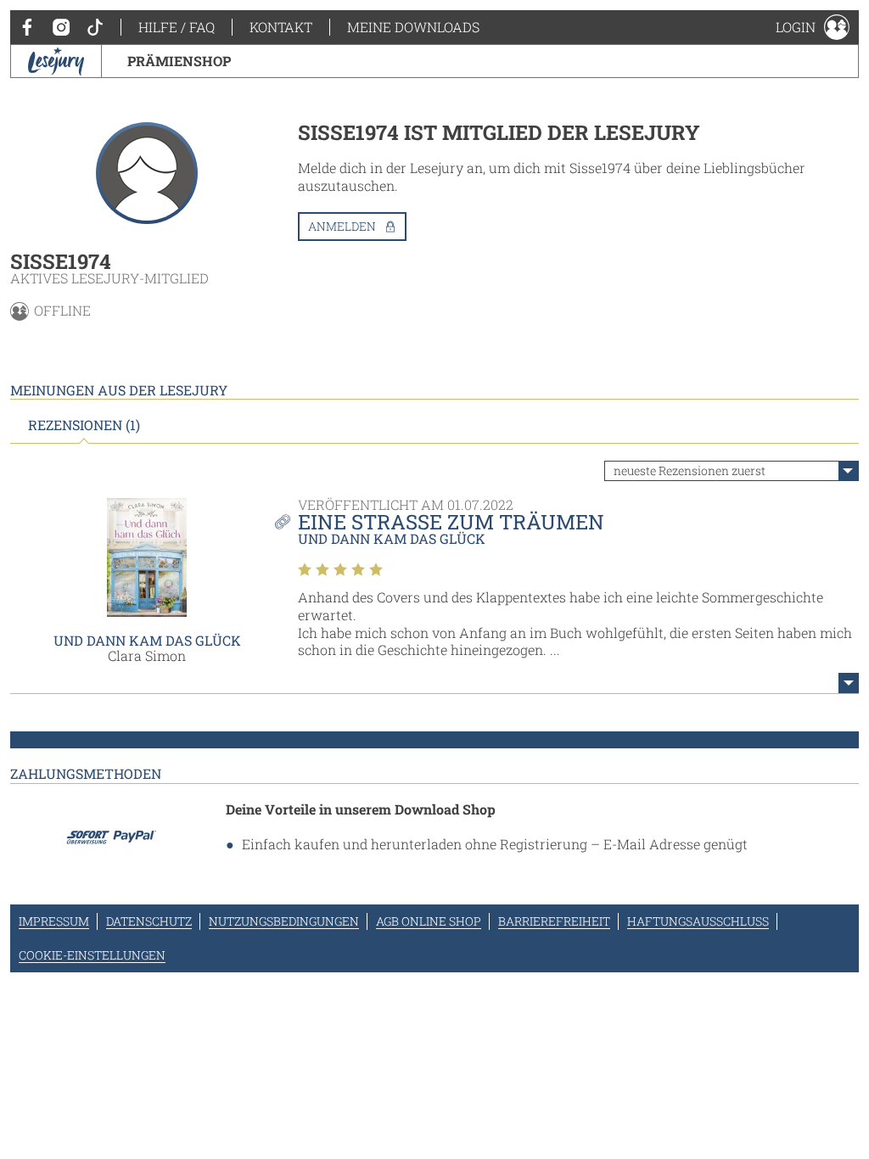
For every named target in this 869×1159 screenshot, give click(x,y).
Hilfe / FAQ (176, 27)
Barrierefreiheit (554, 921)
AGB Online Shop (428, 921)
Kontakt (280, 27)
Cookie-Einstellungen (92, 955)
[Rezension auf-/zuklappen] (848, 683)
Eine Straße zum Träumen (451, 521)
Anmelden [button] (342, 226)
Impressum (54, 921)
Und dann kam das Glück (147, 640)
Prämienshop (179, 61)
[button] (812, 27)
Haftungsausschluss (698, 921)
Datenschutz (149, 921)
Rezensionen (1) (84, 425)
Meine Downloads (413, 27)
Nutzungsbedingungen (284, 921)
